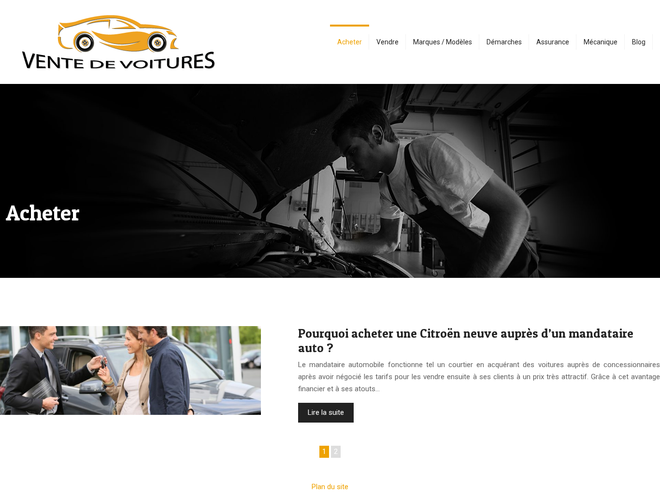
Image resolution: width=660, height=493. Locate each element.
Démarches (504, 42)
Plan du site (330, 486)
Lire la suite (326, 412)
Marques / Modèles (442, 42)
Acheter (349, 42)
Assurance (552, 42)
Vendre (387, 42)
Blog (639, 42)
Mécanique (600, 42)
